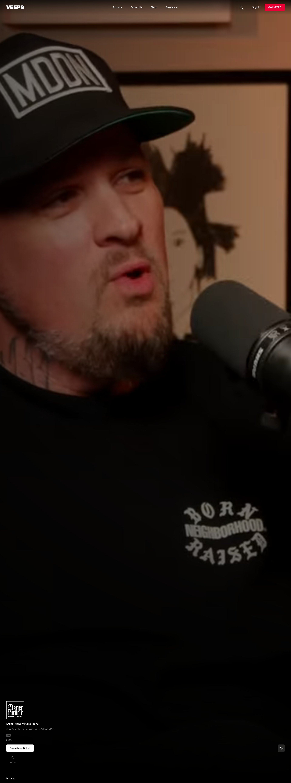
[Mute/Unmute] (281, 748)
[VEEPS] (15, 7)
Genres (170, 7)
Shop (154, 7)
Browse (117, 7)
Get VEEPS (274, 7)
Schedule (136, 7)
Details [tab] (10, 778)
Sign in (256, 7)
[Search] (241, 7)
